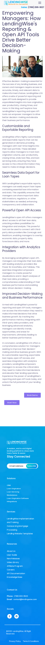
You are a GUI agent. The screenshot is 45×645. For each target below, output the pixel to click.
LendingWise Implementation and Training (20, 520)
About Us (11, 551)
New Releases (13, 558)
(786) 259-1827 (36, 7)
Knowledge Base (14, 577)
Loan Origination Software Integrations (18, 500)
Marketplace (12, 495)
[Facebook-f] (9, 616)
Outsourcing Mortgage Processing (17, 528)
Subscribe (31, 466)
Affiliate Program (15, 566)
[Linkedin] (16, 616)
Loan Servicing (13, 492)
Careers (10, 569)
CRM (9, 485)
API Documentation (16, 573)
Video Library (13, 562)
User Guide (12, 554)
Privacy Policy (15, 641)
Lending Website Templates (20, 533)
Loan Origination (14, 489)
